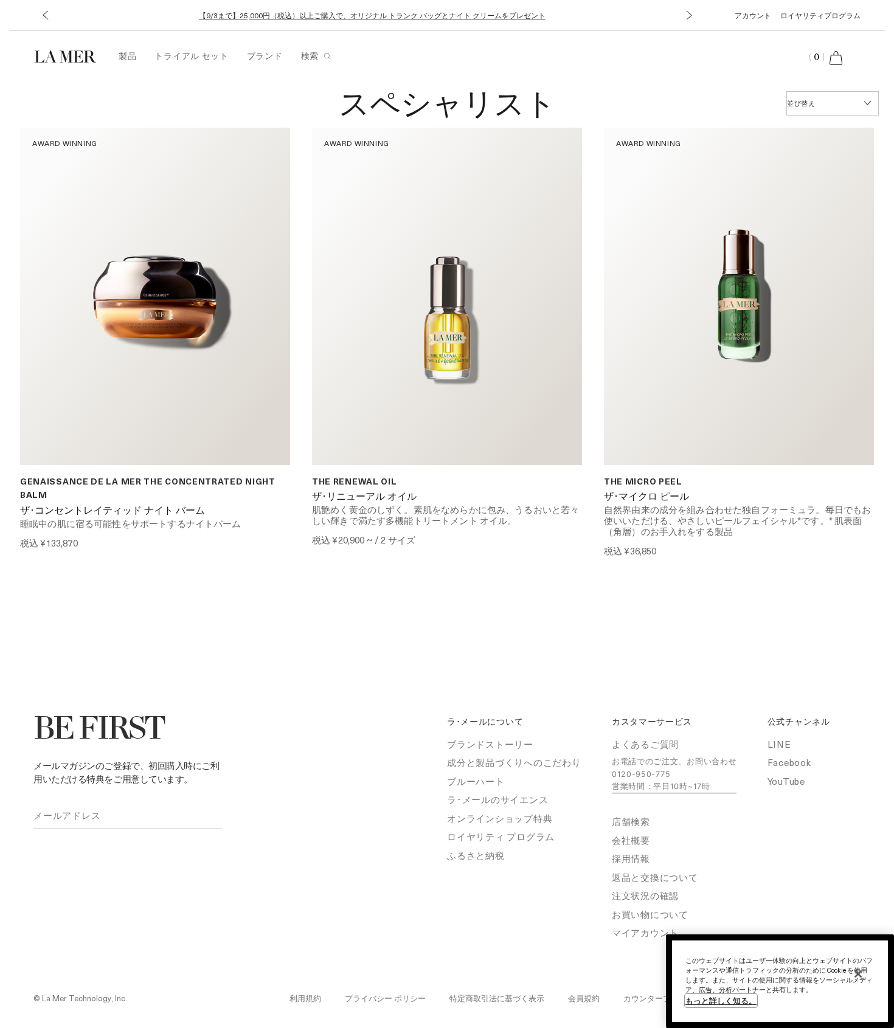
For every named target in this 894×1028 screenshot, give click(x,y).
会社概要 (631, 840)
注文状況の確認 (645, 895)
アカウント (753, 15)
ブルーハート (476, 781)
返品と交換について (655, 877)
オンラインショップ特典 (499, 818)
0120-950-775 (641, 774)
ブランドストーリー (490, 744)
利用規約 (305, 998)
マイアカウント (645, 932)
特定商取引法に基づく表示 (496, 998)
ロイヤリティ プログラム (501, 836)
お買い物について (650, 914)
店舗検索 (631, 821)
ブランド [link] (265, 55)
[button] (45, 15)
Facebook (789, 762)
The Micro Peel (643, 481)
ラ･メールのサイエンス (497, 799)
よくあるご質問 (645, 744)
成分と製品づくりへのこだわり (514, 762)
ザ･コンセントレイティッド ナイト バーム (112, 511)
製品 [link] (127, 55)
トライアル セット (191, 55)
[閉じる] (858, 974)
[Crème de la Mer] (71, 55)
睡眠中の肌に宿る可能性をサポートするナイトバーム (130, 523)
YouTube (786, 781)
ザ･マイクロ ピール (646, 497)
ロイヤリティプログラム (820, 15)
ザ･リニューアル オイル (364, 497)
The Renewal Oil (354, 481)
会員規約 (584, 998)
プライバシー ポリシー (385, 998)
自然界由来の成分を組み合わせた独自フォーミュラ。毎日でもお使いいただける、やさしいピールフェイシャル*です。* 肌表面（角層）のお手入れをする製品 (737, 520)
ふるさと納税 (476, 855)
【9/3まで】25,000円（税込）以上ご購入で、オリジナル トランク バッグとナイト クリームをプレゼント (372, 15)
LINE (779, 744)
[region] (780, 981)
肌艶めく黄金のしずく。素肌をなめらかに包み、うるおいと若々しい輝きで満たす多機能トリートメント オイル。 (445, 515)
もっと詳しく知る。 (721, 1000)
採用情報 (631, 858)
